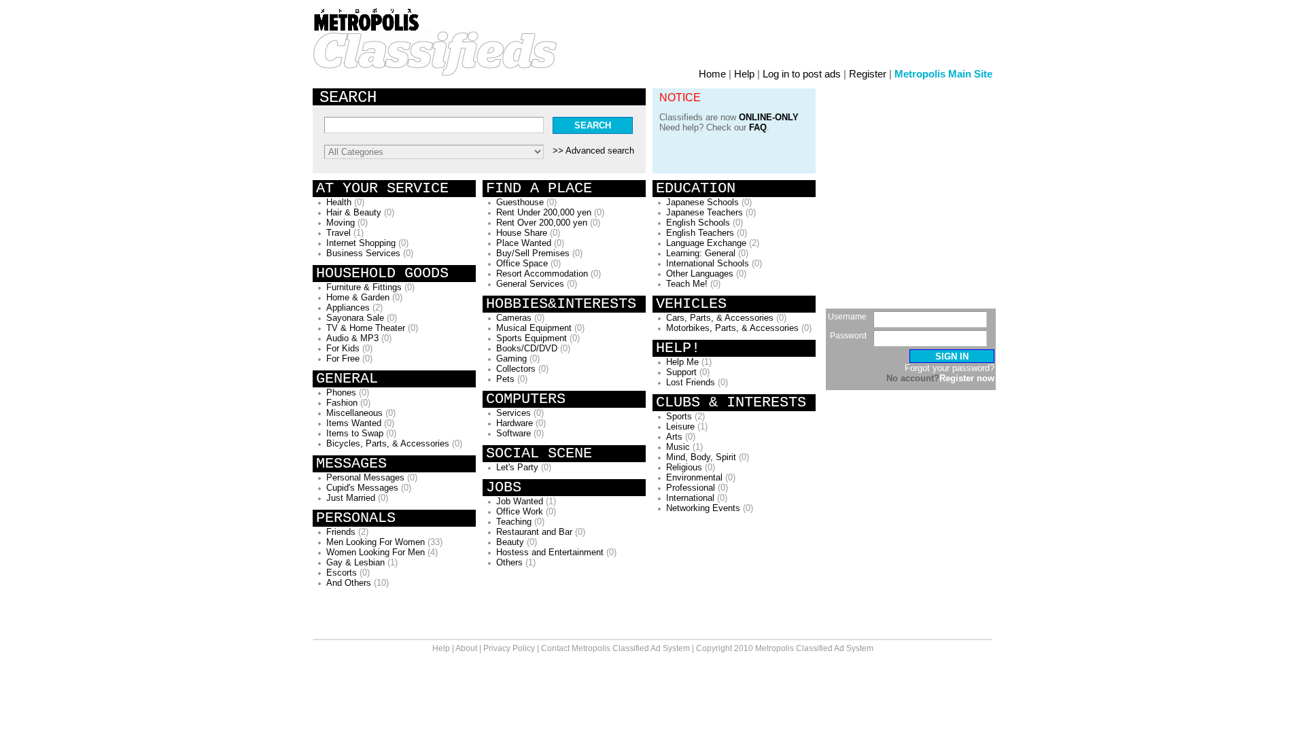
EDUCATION (695, 188)
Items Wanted (353, 423)
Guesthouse (520, 202)
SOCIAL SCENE (539, 453)
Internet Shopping (361, 243)
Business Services (363, 253)
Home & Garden (357, 297)
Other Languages (699, 273)
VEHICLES (691, 304)
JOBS (503, 487)
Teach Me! (687, 284)
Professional (690, 488)
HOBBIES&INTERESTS (561, 304)
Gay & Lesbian (355, 562)
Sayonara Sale (355, 318)
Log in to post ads (802, 74)
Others (509, 562)
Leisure (680, 426)
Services (513, 413)
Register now (966, 378)
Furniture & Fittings (364, 287)
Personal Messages (365, 477)
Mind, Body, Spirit (701, 457)
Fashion (342, 403)
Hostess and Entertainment (550, 552)
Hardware (514, 423)
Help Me (682, 362)
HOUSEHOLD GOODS (382, 273)
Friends (340, 532)
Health (338, 202)
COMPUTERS (526, 399)
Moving (340, 222)
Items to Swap (354, 433)
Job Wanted (519, 501)
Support (681, 372)
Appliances (348, 307)
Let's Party (517, 467)
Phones (341, 392)
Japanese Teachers (704, 212)
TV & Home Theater (365, 328)
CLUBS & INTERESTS (731, 402)
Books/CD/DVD (526, 348)
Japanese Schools (702, 202)
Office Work (519, 511)
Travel (338, 233)
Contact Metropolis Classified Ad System (615, 648)
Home (712, 74)
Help (744, 74)
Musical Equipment (534, 328)
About (466, 648)
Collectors (516, 369)
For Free (343, 358)
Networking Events (703, 508)
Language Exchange (706, 243)
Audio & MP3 (352, 338)
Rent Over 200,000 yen (541, 222)
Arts (674, 437)
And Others (348, 583)
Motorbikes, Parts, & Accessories (732, 328)
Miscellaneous (354, 413)
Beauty (510, 542)
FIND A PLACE (539, 188)
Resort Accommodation (542, 273)
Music (678, 447)
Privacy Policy (509, 648)
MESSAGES (351, 463)
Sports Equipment (531, 338)
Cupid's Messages (362, 488)
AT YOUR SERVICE (382, 188)
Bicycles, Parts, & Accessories (387, 443)
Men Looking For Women (375, 542)
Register (867, 74)
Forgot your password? (949, 368)
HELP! (678, 348)
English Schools (698, 222)
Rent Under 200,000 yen (543, 212)
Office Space (522, 263)
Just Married (350, 498)
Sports (679, 416)
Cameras (514, 318)
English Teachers (700, 233)
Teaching (514, 522)
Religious (684, 467)
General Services (530, 284)
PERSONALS (356, 518)
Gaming (511, 358)
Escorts (341, 572)
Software (513, 433)
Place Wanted (523, 243)
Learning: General (700, 253)
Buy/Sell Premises (533, 253)
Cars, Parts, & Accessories (719, 318)
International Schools (707, 263)
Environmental (694, 477)
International (690, 498)
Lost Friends (690, 382)
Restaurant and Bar (534, 532)
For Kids (343, 348)
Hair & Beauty (353, 212)
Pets (505, 379)
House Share (521, 233)
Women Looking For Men (375, 552)
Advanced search (600, 150)
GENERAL (347, 378)
